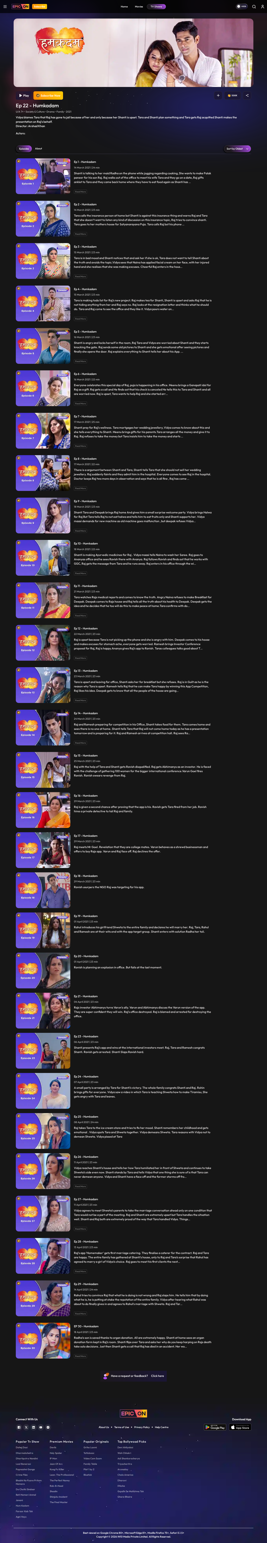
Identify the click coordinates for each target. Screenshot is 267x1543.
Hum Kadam (22, 1505)
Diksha (121, 1485)
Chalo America (125, 1474)
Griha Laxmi (90, 1447)
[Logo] (20, 6)
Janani (19, 1500)
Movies (139, 6)
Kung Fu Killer (57, 1469)
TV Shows (156, 6)
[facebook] (19, 1427)
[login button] (262, 6)
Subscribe (39, 6)
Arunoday (123, 1469)
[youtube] (41, 1427)
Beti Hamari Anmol (26, 1494)
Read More (80, 191)
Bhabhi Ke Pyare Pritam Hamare (29, 1482)
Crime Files (22, 1474)
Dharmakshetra (24, 1452)
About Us (104, 1427)
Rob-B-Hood (56, 1485)
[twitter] (26, 1427)
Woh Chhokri (124, 1452)
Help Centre (161, 1427)
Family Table (90, 1463)
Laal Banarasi (23, 1463)
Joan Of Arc (56, 1463)
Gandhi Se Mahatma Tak (131, 1491)
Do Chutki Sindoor (25, 1489)
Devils (53, 1447)
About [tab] (38, 148)
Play (25, 95)
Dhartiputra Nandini (27, 1458)
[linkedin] (33, 1427)
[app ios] (240, 1427)
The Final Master (59, 1502)
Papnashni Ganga (25, 1469)
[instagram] (48, 1427)
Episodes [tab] (24, 148)
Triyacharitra (125, 1463)
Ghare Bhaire (125, 1496)
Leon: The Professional (62, 1474)
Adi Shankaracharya (129, 1458)
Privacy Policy (142, 1427)
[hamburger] (5, 6)
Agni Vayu (21, 1516)
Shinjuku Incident (58, 1496)
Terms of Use (121, 1427)
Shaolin (53, 1491)
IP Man (53, 1458)
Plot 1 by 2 (89, 1469)
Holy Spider (56, 1452)
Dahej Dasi (22, 1447)
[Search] (254, 6)
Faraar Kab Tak (24, 1511)
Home (124, 6)
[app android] (216, 1427)
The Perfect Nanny (60, 1480)
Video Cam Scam (93, 1458)
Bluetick (88, 1474)
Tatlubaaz (89, 1452)
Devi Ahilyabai (125, 1447)
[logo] (133, 1413)
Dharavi (122, 1480)
